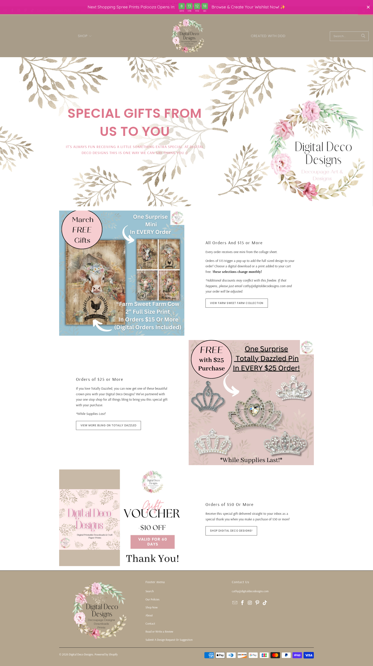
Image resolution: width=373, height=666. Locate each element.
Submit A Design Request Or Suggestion (169, 640)
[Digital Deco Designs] (188, 36)
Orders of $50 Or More (229, 504)
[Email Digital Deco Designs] (235, 603)
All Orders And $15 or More (234, 242)
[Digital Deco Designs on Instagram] (250, 603)
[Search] (363, 36)
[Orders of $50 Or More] (121, 517)
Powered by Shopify (106, 654)
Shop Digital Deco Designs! (231, 530)
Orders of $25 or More (99, 379)
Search (149, 591)
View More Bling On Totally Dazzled (108, 425)
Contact (150, 623)
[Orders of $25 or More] (251, 402)
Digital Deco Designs (81, 654)
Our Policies (152, 599)
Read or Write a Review (159, 631)
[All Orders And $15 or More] (121, 273)
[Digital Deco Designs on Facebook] (242, 603)
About (149, 615)
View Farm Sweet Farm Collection (236, 303)
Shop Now (151, 607)
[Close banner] (368, 7)
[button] (85, 36)
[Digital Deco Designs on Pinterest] (257, 603)
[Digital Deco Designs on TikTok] (265, 603)
